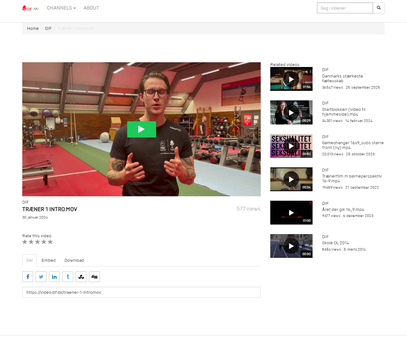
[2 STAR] (31, 242)
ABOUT (91, 7)
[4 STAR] (44, 242)
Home (33, 28)
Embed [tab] (49, 260)
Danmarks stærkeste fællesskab (342, 78)
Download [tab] (74, 260)
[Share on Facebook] (27, 276)
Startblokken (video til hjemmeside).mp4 (343, 111)
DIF (48, 28)
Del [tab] (29, 260)
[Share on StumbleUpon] (81, 276)
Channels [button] (60, 7)
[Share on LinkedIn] (54, 276)
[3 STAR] (37, 242)
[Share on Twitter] (41, 276)
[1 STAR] (25, 242)
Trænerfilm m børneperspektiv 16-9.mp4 (352, 178)
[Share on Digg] (94, 276)
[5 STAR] (50, 242)
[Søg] (379, 8)
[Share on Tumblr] (67, 276)
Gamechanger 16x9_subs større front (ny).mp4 (353, 145)
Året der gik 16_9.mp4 (343, 209)
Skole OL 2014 (335, 243)
